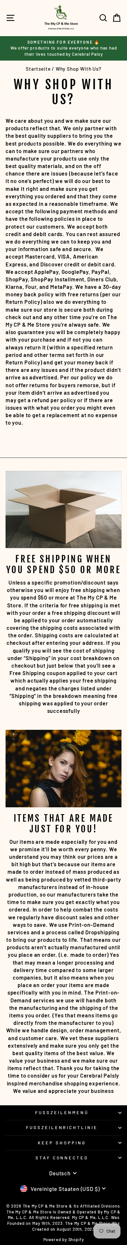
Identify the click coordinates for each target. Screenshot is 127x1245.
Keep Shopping (62, 1142)
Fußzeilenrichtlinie (62, 1127)
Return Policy (23, 301)
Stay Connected (62, 1157)
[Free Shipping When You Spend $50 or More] (63, 509)
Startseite (38, 69)
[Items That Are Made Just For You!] (63, 768)
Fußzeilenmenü (62, 1112)
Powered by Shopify (63, 1239)
